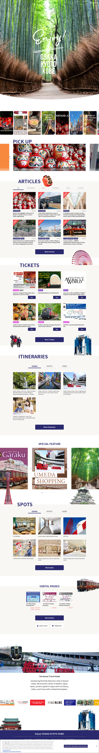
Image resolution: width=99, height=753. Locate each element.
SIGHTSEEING (31, 188)
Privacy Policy (6, 750)
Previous (9, 157)
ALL (18, 188)
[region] (49, 746)
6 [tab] (54, 490)
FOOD (43, 188)
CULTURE (80, 188)
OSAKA (34, 366)
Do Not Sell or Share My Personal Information (76, 746)
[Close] (96, 746)
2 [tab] (47, 169)
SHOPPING (56, 188)
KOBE (64, 366)
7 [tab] (56, 490)
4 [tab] (52, 169)
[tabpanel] (49, 157)
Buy (32, 297)
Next (89, 157)
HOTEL (68, 188)
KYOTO (49, 366)
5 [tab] (54, 169)
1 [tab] (44, 169)
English (93, 2)
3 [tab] (49, 169)
